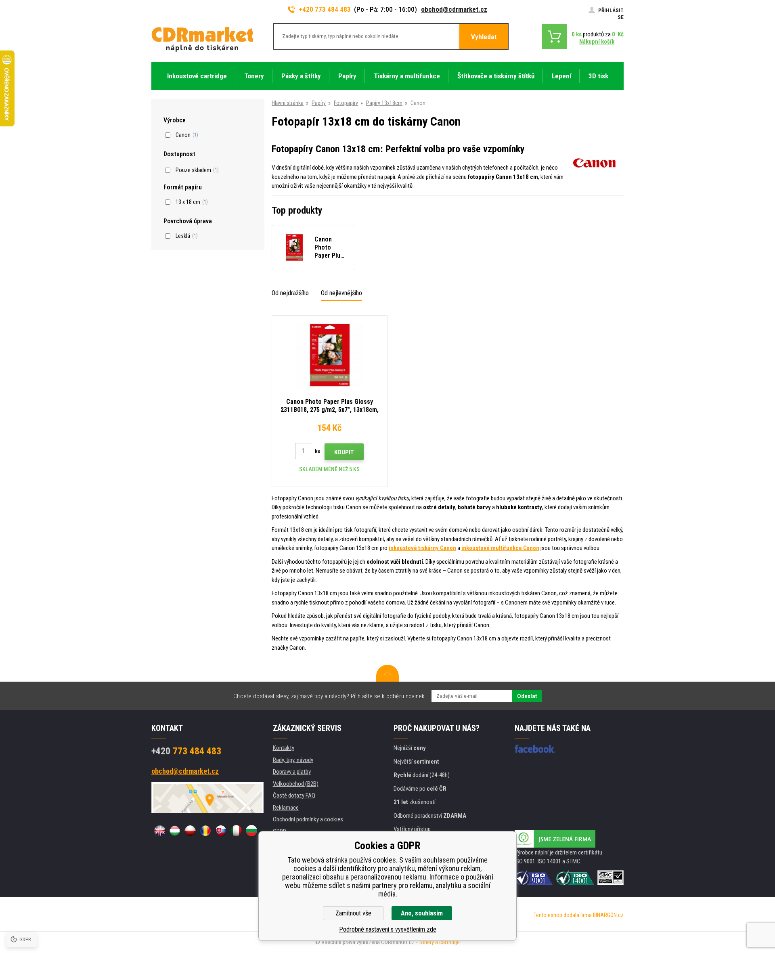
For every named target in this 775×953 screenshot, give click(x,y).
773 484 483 (186, 751)
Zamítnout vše (353, 913)
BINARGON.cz (608, 915)
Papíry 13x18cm (384, 103)
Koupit (344, 452)
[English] (159, 830)
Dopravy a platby (292, 771)
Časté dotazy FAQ (294, 795)
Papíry (319, 103)
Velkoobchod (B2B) (295, 783)
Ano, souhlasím (422, 913)
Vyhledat (483, 37)
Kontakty (283, 747)
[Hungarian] (174, 830)
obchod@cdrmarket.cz (454, 9)
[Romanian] (205, 830)
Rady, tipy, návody (293, 760)
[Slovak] (220, 830)
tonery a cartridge (439, 942)
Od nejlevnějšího (341, 293)
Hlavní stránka (288, 103)
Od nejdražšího (290, 293)
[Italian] (236, 830)
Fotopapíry (346, 103)
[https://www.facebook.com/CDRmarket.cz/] (535, 749)
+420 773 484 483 (325, 9)
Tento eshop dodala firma (563, 915)
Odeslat (527, 696)
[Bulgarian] (251, 830)
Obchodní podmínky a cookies (308, 819)
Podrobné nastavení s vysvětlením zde (387, 929)
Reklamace (286, 807)
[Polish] (190, 830)
